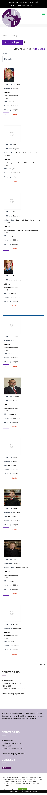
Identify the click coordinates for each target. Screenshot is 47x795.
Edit (6, 114)
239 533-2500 (15, 521)
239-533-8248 (15, 173)
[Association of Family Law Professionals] (12, 18)
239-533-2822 (15, 297)
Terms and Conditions (18, 791)
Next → (42, 664)
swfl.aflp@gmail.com (16, 694)
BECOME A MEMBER (29, 719)
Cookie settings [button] (9, 790)
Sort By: (4, 54)
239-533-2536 (15, 240)
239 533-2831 (14, 469)
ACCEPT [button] (22, 790)
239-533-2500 (15, 585)
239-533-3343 (15, 358)
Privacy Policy (32, 791)
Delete (14, 114)
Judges (15, 110)
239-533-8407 (15, 106)
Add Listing (39, 49)
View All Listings (22, 49)
